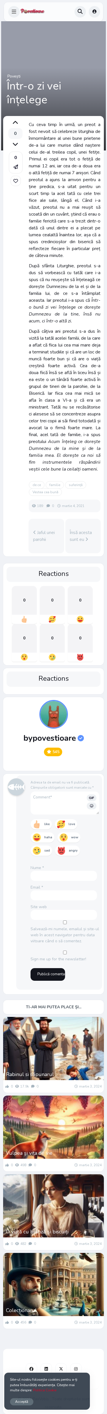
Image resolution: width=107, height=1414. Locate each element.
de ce (37, 485)
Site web (39, 907)
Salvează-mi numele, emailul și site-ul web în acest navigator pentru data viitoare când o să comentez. (65, 935)
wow (74, 837)
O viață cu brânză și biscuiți (37, 1231)
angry (73, 850)
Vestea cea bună (45, 492)
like (47, 824)
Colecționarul (21, 1310)
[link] (16, 181)
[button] (14, 12)
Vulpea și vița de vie (29, 1153)
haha (48, 837)
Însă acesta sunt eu (81, 536)
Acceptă (21, 1401)
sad (47, 850)
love (71, 824)
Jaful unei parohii (44, 536)
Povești (14, 76)
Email (37, 887)
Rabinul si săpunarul (30, 1074)
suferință (75, 485)
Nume (37, 868)
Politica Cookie (44, 1390)
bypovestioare (49, 738)
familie (54, 485)
